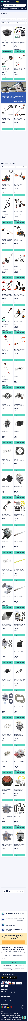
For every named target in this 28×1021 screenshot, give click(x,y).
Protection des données (15, 1015)
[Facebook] (5, 992)
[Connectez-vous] (21, 1)
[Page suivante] (23, 891)
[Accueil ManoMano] (8, 1)
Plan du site (15, 1013)
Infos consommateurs (6, 1019)
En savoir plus (15, 969)
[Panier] (24, 1)
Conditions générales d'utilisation (15, 1017)
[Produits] (2, 5)
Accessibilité (19, 1019)
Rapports (14, 1019)
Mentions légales (5, 1015)
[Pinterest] (8, 992)
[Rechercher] (4, 5)
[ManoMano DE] (8, 1007)
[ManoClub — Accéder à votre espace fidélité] (18, 1)
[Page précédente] (4, 891)
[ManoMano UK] (5, 1007)
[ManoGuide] (24, 1018)
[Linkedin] (2, 992)
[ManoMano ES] (11, 1007)
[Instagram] (11, 992)
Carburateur (4, 13)
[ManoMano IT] (2, 1007)
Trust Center (4, 1017)
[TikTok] (15, 992)
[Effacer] (24, 5)
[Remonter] (22, 1007)
